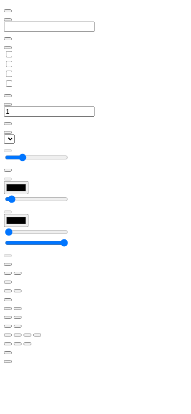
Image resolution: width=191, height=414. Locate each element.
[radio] (8, 326)
